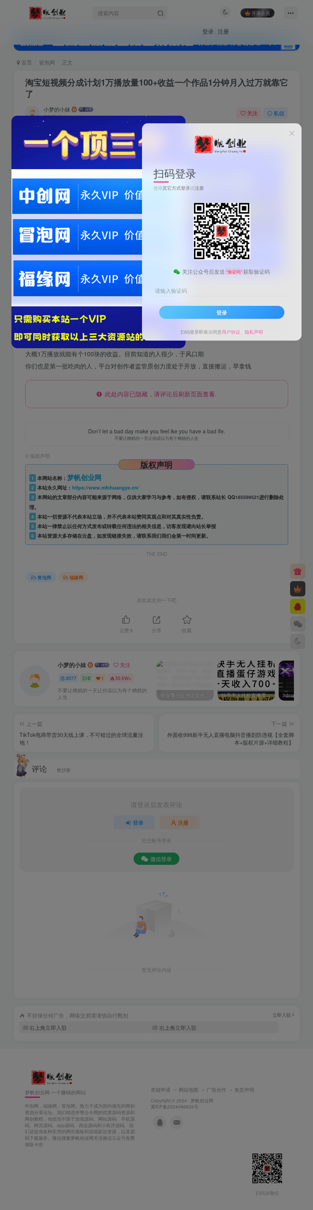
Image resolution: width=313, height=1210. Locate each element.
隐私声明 (254, 331)
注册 (199, 187)
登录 (221, 312)
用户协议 (231, 331)
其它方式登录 (176, 187)
